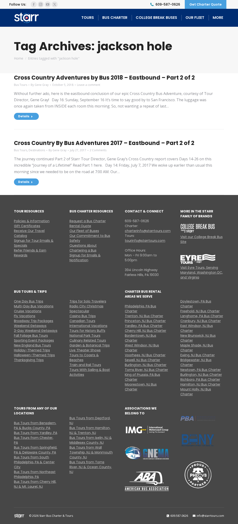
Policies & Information (32, 221)
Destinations (37, 150)
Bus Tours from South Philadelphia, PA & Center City (34, 462)
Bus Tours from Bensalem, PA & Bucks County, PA (35, 425)
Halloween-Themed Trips (34, 355)
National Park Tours (84, 335)
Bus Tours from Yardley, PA (35, 432)
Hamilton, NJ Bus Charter (200, 384)
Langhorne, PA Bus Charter (201, 316)
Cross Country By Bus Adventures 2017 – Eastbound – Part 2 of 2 (104, 143)
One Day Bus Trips (28, 301)
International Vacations (88, 325)
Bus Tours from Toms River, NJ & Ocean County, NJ (90, 467)
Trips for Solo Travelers (87, 301)
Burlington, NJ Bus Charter (145, 365)
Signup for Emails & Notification (85, 257)
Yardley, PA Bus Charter (143, 325)
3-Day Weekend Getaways (35, 330)
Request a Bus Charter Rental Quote (87, 223)
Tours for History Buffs (87, 330)
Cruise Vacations (27, 311)
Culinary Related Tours (87, 340)
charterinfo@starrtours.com (148, 230)
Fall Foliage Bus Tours (31, 335)
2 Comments (98, 150)
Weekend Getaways (30, 325)
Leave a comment (88, 85)
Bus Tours (20, 85)
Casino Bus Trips (82, 316)
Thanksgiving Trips (29, 360)
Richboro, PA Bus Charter (200, 379)
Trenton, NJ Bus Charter (144, 316)
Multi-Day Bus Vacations (33, 306)
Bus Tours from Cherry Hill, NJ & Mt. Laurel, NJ (35, 484)
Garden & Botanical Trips (89, 345)
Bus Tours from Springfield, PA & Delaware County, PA (35, 450)
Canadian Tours (82, 321)
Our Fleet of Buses (84, 230)
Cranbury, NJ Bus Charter (200, 321)
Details (23, 116)
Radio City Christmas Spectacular (86, 308)
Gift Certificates (27, 226)
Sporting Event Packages (34, 340)
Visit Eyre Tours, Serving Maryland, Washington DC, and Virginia (201, 272)
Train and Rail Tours (85, 365)
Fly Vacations (24, 316)
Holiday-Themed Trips (32, 350)
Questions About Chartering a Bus (83, 248)
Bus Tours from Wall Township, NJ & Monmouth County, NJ (91, 452)
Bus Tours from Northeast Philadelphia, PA (35, 474)
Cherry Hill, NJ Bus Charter (145, 330)
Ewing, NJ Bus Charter (197, 355)
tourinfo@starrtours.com (145, 240)
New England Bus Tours (32, 345)
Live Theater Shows (85, 350)
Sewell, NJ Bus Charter (142, 360)
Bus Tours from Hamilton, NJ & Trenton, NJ (89, 430)
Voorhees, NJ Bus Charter (145, 355)
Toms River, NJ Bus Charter (146, 369)
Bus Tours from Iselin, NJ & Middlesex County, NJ (90, 440)
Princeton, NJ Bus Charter (145, 321)
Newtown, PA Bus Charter (200, 369)
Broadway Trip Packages (33, 321)
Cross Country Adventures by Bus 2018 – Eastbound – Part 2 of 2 (105, 77)
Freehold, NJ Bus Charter (200, 311)
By (40, 85)
